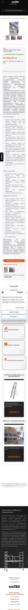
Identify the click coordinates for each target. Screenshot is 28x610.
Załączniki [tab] (14, 286)
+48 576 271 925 (21, 485)
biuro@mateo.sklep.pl (19, 486)
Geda (4, 48)
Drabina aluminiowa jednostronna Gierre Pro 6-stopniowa (13, 404)
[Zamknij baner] (25, 292)
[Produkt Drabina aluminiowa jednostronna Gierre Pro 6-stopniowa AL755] (14, 390)
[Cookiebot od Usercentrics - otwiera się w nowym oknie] (17, 292)
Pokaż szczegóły (20, 307)
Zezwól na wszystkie (14, 312)
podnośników (14, 523)
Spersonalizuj (13, 316)
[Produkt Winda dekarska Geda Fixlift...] (14, 435)
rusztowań (24, 521)
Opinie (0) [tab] (14, 290)
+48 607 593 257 (14, 601)
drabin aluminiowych (6, 523)
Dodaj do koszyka (14, 261)
